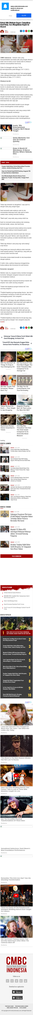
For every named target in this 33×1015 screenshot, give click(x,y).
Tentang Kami (9, 1006)
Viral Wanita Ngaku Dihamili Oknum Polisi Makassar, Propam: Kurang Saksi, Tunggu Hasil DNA (15, 177)
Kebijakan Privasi (12, 1007)
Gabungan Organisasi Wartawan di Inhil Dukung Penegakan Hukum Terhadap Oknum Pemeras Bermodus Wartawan (21, 517)
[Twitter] (16, 981)
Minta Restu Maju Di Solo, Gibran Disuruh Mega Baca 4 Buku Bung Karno (15, 667)
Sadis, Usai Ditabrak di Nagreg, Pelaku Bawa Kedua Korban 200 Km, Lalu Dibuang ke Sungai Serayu (20, 498)
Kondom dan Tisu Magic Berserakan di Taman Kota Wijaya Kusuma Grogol (14, 639)
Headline (6, 32)
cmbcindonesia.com (16, 1010)
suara (2, 322)
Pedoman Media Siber (21, 1006)
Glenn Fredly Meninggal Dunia (10, 601)
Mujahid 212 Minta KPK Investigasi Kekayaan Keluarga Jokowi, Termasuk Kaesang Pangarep (20, 532)
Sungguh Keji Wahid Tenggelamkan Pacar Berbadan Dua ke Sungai (13, 681)
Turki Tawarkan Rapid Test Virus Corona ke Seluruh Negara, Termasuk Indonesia (14, 660)
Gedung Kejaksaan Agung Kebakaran (12, 592)
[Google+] (21, 981)
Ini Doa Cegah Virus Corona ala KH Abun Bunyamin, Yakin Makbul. (13, 688)
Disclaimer (22, 1007)
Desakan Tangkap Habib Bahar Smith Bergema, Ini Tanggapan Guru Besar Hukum (20, 546)
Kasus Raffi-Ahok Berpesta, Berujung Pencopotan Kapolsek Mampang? (12, 695)
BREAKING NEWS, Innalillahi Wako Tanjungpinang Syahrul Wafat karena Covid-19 (16, 596)
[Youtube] (25, 981)
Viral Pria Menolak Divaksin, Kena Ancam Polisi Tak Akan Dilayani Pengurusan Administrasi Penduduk (19, 479)
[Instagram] (12, 981)
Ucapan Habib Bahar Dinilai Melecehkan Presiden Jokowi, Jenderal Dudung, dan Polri (20, 450)
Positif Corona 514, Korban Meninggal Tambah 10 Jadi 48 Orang (17, 608)
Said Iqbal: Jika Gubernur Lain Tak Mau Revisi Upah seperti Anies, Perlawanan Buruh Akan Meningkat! (20, 488)
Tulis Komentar (16, 556)
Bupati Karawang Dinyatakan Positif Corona (14, 604)
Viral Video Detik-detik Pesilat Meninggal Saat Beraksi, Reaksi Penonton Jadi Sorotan (18, 632)
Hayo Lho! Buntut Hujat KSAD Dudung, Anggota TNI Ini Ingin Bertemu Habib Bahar (20, 459)
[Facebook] (7, 981)
